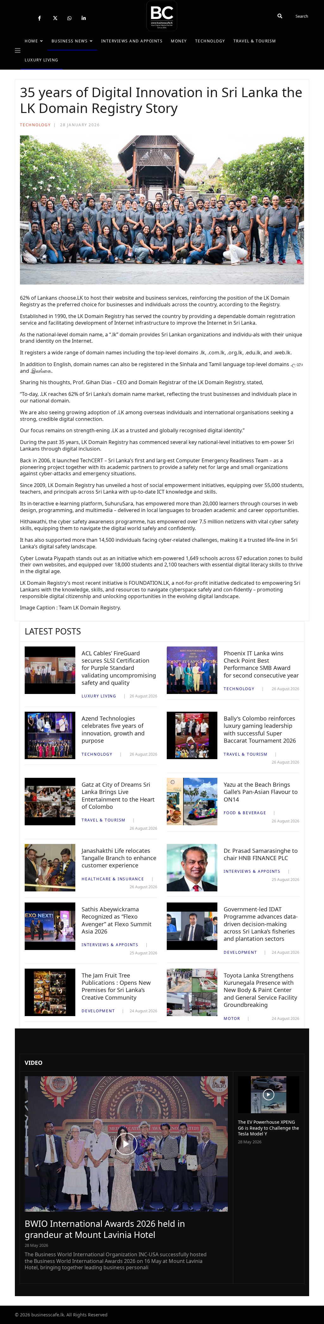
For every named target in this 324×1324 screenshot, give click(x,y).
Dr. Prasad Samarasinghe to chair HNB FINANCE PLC (261, 854)
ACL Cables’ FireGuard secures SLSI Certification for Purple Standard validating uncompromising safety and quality (119, 668)
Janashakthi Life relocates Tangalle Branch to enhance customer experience (119, 858)
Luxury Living (42, 60)
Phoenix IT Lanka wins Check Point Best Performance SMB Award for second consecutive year (261, 664)
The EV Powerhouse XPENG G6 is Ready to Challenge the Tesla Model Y (268, 1127)
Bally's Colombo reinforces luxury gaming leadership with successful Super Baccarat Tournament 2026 (260, 729)
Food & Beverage (245, 812)
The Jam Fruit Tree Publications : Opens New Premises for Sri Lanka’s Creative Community (116, 986)
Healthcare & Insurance (113, 879)
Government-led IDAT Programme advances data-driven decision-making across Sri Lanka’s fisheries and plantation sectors (261, 924)
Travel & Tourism (255, 41)
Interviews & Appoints (252, 871)
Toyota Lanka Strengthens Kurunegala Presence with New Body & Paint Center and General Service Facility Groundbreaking (260, 990)
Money (179, 41)
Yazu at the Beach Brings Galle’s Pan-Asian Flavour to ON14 (261, 792)
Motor (232, 1018)
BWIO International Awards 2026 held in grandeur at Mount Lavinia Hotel (105, 1229)
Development (240, 952)
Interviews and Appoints (132, 41)
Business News (70, 41)
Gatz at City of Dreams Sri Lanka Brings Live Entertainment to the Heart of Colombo (118, 795)
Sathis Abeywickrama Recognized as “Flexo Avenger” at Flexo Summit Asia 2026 (117, 920)
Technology (210, 41)
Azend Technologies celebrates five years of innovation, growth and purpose (113, 729)
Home (31, 41)
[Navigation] (18, 50)
